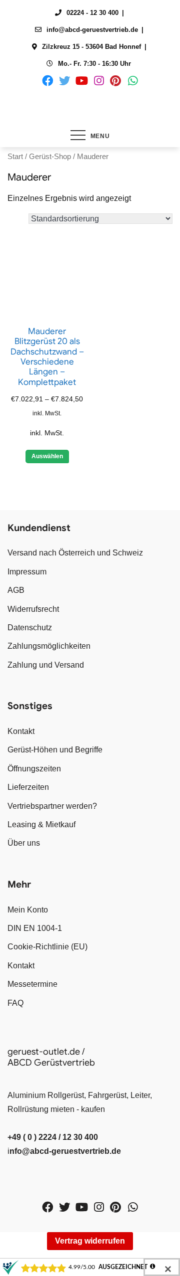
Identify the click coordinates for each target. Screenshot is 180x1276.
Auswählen (47, 456)
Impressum (27, 571)
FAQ (16, 1003)
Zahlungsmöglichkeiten (49, 646)
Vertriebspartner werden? (52, 806)
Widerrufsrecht (33, 609)
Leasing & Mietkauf (42, 824)
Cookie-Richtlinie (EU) (48, 946)
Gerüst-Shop (50, 157)
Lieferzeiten (28, 787)
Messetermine (33, 984)
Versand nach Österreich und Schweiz (75, 552)
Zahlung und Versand (46, 665)
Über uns (24, 843)
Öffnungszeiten (34, 768)
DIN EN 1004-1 (35, 928)
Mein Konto (28, 910)
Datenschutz (30, 627)
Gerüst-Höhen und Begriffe (55, 749)
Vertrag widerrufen (90, 1241)
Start (15, 157)
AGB (16, 590)
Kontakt (21, 731)
